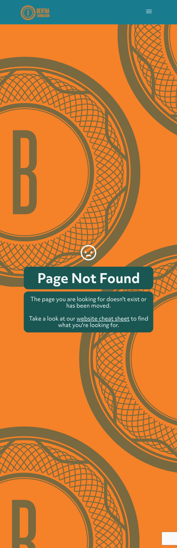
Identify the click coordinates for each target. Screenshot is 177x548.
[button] (149, 11)
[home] (35, 12)
